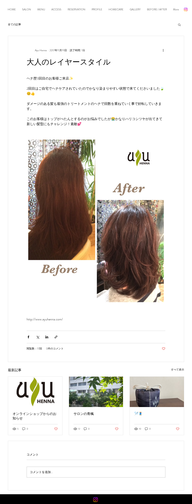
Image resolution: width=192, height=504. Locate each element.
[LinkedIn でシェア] (47, 337)
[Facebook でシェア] (28, 337)
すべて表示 (177, 369)
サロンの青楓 (84, 414)
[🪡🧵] (157, 392)
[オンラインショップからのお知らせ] (35, 392)
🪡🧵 (138, 414)
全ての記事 (14, 24)
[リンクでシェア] (56, 337)
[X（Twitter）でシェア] (37, 337)
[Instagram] (185, 9)
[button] (179, 24)
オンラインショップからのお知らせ (34, 416)
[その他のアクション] (163, 50)
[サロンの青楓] (96, 392)
